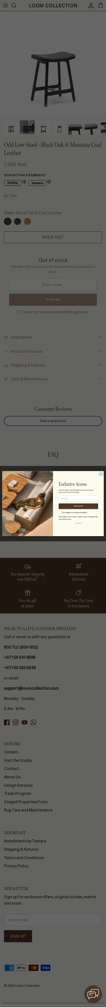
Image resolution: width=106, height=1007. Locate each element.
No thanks (78, 523)
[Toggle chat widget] (93, 994)
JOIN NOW (78, 506)
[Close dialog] (101, 474)
